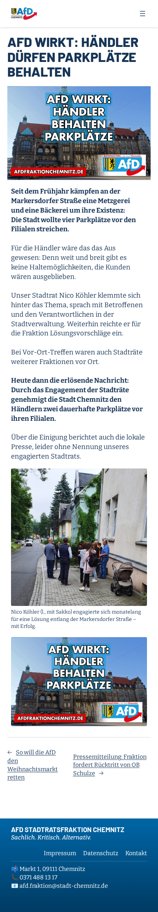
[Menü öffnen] (142, 13)
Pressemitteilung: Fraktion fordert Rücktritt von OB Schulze (110, 765)
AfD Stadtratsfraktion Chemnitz (67, 829)
